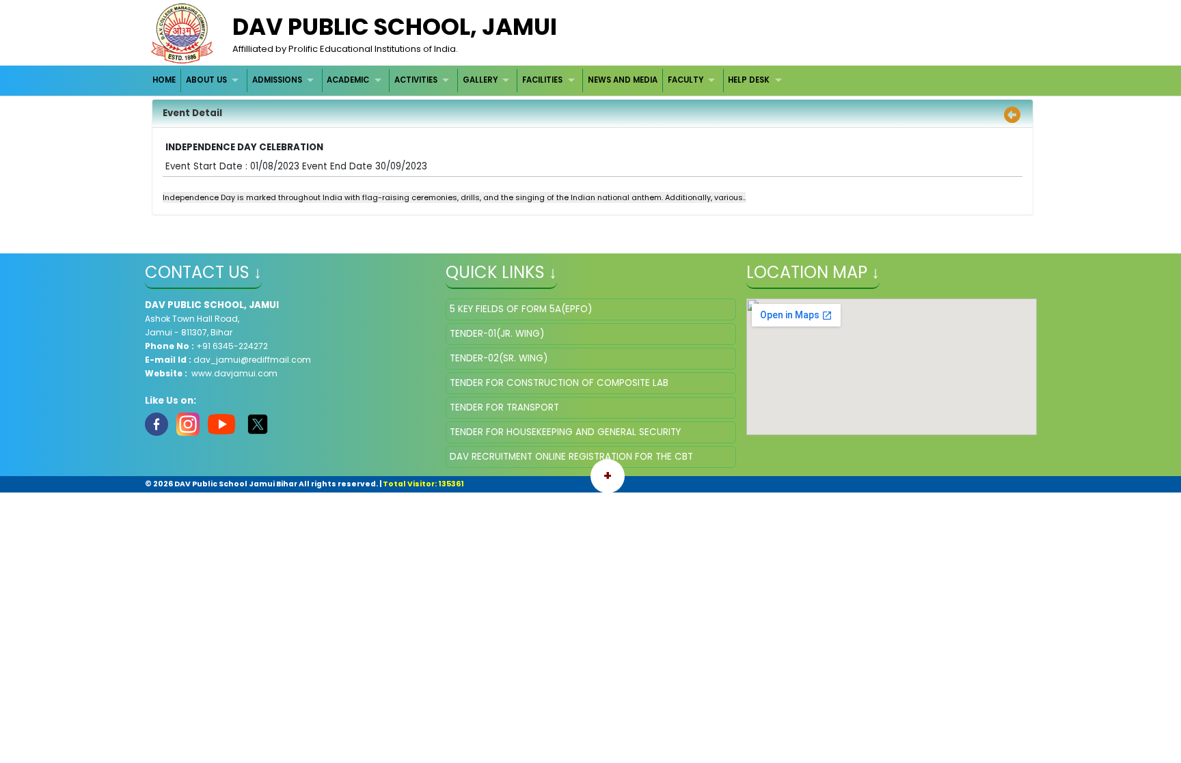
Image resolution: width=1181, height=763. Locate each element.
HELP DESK (749, 79)
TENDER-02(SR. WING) (498, 358)
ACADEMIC (348, 79)
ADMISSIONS (277, 79)
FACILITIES (542, 79)
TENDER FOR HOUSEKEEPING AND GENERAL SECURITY (565, 432)
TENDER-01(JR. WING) (497, 333)
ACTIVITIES (415, 79)
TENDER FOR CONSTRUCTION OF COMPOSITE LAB (559, 382)
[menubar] (469, 80)
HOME (164, 79)
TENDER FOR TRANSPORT (504, 407)
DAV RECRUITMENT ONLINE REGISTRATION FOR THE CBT (571, 456)
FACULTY (685, 79)
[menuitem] (165, 80)
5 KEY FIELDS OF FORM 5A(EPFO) (521, 309)
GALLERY (480, 79)
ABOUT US (206, 79)
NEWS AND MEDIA (622, 79)
